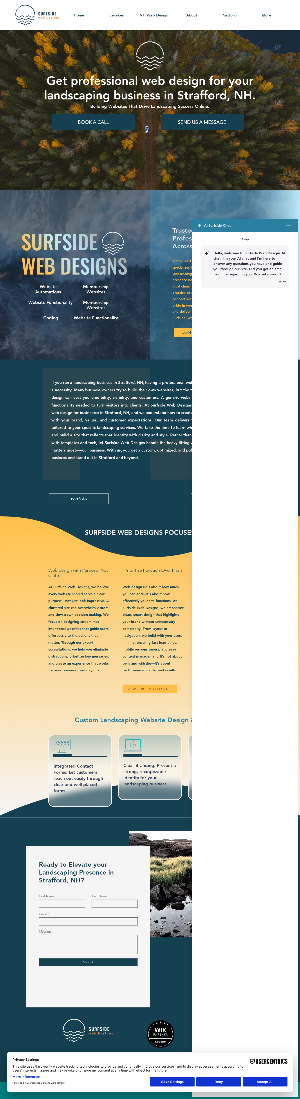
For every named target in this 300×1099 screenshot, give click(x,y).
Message (45, 931)
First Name (46, 896)
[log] (245, 654)
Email (43, 913)
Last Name (99, 896)
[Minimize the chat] (288, 225)
